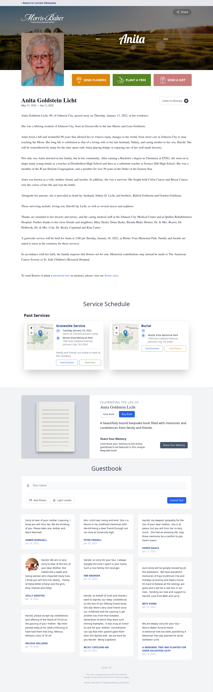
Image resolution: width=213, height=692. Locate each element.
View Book (108, 414)
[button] (40, 333)
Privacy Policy (97, 677)
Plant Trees (90, 362)
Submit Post (176, 500)
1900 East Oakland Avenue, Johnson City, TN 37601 (78, 343)
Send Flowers (175, 348)
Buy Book (127, 414)
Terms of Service (115, 677)
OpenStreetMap (110, 682)
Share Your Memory (174, 445)
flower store (111, 275)
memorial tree (61, 275)
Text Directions (67, 362)
